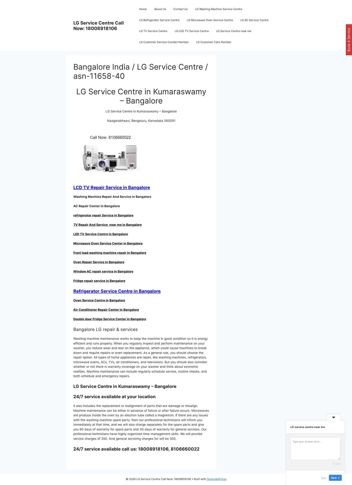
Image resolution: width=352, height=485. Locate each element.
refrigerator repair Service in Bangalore (103, 215)
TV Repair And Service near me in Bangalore (107, 225)
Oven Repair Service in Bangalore (98, 262)
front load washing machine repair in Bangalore (109, 253)
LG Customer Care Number (213, 42)
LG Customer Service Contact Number (164, 42)
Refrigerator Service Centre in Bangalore (117, 291)
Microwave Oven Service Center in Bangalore (108, 243)
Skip (323, 477)
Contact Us (180, 9)
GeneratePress (216, 479)
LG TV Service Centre (153, 31)
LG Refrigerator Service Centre (159, 20)
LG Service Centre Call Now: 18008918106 (98, 25)
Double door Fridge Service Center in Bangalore (109, 319)
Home (143, 9)
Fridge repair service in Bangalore (99, 281)
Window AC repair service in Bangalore (103, 271)
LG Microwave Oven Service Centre (210, 20)
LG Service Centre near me (233, 31)
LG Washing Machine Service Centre (218, 9)
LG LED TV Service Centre (192, 31)
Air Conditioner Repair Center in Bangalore (106, 310)
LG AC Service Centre (254, 20)
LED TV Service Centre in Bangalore (100, 234)
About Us (160, 9)
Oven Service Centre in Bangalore (99, 300)
